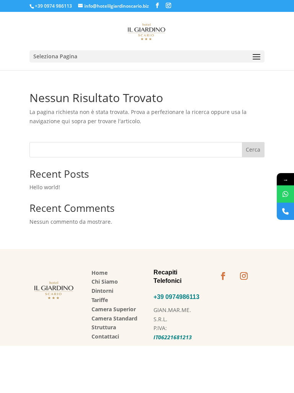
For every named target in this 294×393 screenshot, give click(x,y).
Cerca (253, 149)
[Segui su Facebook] (223, 276)
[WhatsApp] (285, 194)
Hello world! (44, 187)
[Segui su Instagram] (244, 276)
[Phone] (285, 211)
